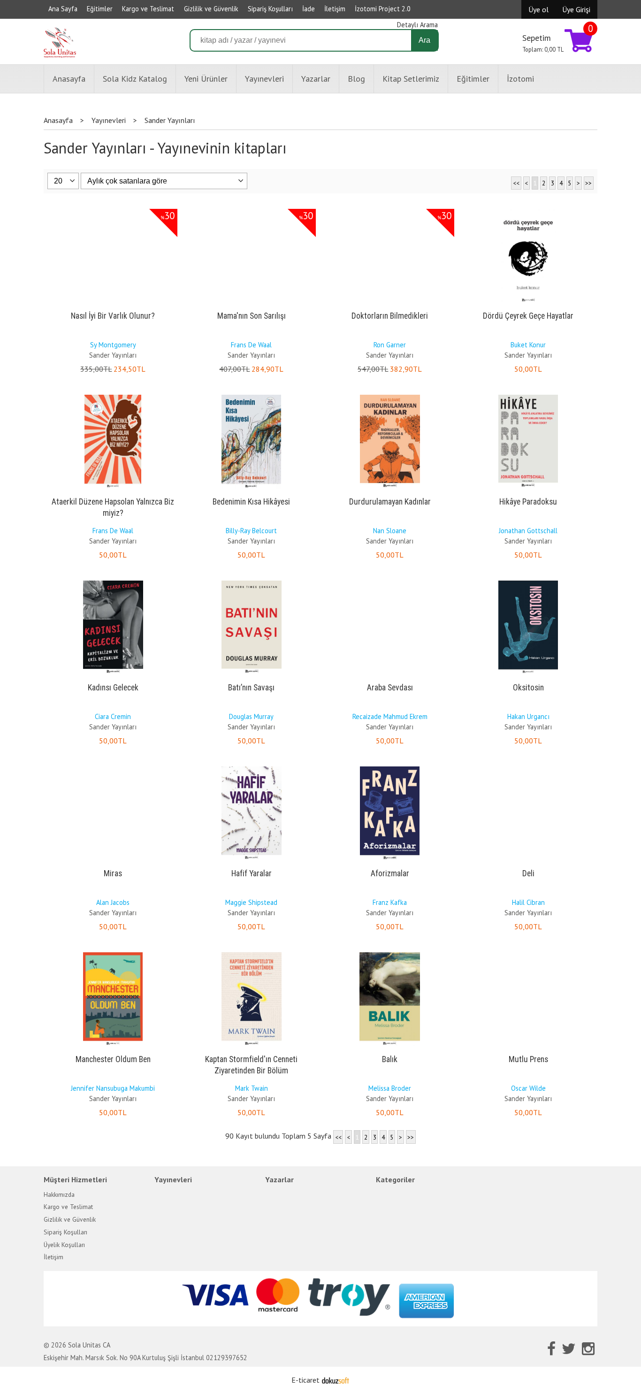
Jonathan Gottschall (528, 530)
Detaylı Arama (417, 24)
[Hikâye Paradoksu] (528, 396)
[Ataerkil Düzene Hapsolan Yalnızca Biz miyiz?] (113, 396)
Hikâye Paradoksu (528, 501)
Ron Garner (390, 344)
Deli (528, 873)
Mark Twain (251, 1088)
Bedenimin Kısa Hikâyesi (251, 501)
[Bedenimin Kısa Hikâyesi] (251, 396)
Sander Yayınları (113, 355)
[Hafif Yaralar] (251, 768)
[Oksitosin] (528, 582)
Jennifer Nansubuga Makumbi (113, 1088)
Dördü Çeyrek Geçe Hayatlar (528, 316)
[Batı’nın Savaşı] (251, 582)
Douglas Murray (251, 716)
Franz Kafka (390, 902)
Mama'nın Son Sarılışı (251, 316)
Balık (389, 1059)
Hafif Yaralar (251, 873)
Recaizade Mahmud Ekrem (389, 716)
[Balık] (389, 954)
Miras (113, 873)
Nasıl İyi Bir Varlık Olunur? (113, 316)
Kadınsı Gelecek (113, 687)
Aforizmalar (390, 873)
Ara (424, 40)
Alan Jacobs (113, 902)
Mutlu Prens (528, 1059)
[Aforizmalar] (390, 768)
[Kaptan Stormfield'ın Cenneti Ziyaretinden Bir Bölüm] (251, 954)
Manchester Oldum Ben (113, 1059)
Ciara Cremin (113, 716)
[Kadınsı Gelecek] (113, 582)
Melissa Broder (389, 1088)
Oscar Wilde (528, 1088)
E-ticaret (305, 1380)
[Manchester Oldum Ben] (113, 954)
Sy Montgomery (113, 344)
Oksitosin (528, 687)
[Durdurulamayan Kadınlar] (390, 396)
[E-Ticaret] (335, 1380)
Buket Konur (528, 344)
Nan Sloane (389, 530)
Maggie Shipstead (251, 902)
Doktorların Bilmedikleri (389, 316)
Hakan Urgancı (528, 716)
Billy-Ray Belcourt (251, 530)
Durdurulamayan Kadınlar (390, 501)
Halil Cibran (528, 902)
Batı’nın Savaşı (251, 687)
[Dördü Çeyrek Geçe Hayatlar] (528, 210)
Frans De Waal (251, 344)
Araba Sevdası (390, 687)
